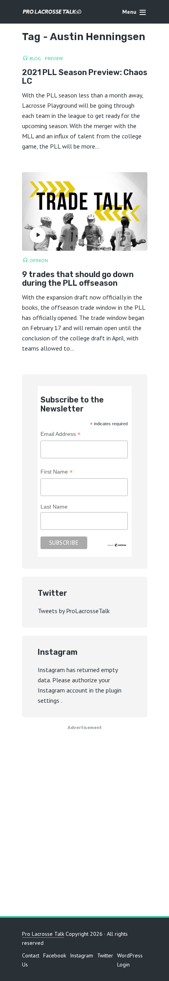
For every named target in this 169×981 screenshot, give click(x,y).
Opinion (38, 260)
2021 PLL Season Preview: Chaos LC (84, 76)
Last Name (54, 506)
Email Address (60, 434)
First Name (56, 472)
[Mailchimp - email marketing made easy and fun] (117, 545)
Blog (35, 58)
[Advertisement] (84, 826)
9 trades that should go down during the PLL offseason (78, 278)
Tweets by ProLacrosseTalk (74, 611)
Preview (54, 58)
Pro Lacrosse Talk (43, 933)
